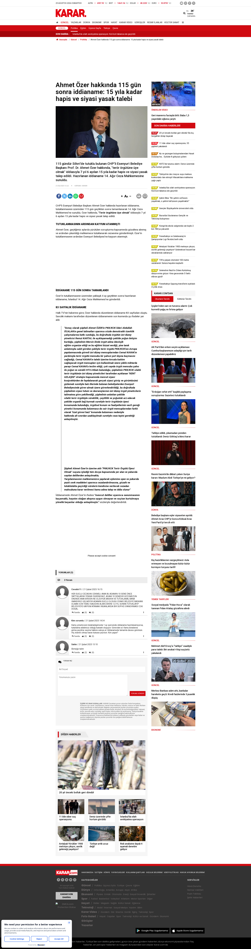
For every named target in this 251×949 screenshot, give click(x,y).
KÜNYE (107, 872)
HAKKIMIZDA (87, 872)
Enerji (126, 894)
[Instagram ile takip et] (74, 879)
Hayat (114, 22)
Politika (74, 28)
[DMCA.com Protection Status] (67, 905)
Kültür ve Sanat (140, 916)
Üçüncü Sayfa (95, 28)
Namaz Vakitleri (195, 889)
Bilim (139, 907)
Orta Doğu (99, 889)
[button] (121, 196)
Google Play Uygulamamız (154, 930)
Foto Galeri (88, 916)
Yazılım (132, 907)
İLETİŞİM (98, 872)
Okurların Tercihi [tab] (162, 299)
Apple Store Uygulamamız (189, 930)
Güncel (65, 22)
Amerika (110, 889)
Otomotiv (117, 894)
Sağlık (114, 903)
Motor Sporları (138, 898)
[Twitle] (64, 196)
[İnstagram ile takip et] (185, 3)
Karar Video (125, 22)
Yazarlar (76, 22)
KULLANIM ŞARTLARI (135, 872)
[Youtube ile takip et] (181, 3)
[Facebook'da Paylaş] (58, 196)
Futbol (94, 898)
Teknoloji (87, 907)
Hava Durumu (194, 886)
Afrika (134, 889)
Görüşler (140, 22)
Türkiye (107, 28)
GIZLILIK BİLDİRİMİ (154, 872)
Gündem (105, 912)
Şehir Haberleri (194, 897)
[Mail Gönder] (81, 196)
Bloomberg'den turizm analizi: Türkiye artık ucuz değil (97, 34)
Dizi (112, 912)
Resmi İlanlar (154, 22)
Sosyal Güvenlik (138, 894)
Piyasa (99, 894)
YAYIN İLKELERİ (118, 872)
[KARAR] (71, 13)
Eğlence (136, 903)
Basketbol (104, 898)
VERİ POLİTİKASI (171, 872)
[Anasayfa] (58, 22)
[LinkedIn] (70, 196)
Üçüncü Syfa (109, 885)
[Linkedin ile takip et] (70, 879)
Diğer (150, 898)
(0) (85, 612)
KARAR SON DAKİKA (66, 896)
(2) (85, 652)
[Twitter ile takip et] (193, 3)
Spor (106, 22)
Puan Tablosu (194, 893)
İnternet (108, 907)
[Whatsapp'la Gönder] (75, 196)
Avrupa (119, 889)
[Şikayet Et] (143, 612)
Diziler (96, 903)
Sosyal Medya (121, 907)
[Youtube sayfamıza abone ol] (66, 879)
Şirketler (151, 894)
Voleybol (115, 898)
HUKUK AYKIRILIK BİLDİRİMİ (192, 872)
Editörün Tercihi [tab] (184, 299)
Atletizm (125, 898)
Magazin (105, 903)
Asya (127, 889)
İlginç (134, 912)
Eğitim (83, 28)
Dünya (86, 22)
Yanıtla (77, 612)
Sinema (119, 912)
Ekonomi (96, 22)
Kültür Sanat (171, 22)
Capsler (111, 916)
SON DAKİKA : (62, 34)
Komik (127, 912)
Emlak (107, 894)
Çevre (115, 28)
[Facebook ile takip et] (189, 3)
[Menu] (182, 22)
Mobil (99, 907)
